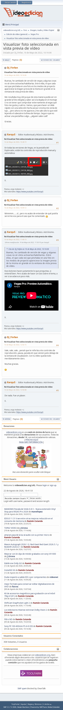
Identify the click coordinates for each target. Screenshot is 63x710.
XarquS (11, 134)
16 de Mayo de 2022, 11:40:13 (15, 239)
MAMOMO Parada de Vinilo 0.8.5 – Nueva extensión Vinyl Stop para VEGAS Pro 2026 (30, 510)
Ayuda (23, 704)
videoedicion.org (13, 432)
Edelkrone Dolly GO (13, 563)
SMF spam (22, 688)
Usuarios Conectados (13, 636)
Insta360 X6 (9, 570)
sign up (53, 485)
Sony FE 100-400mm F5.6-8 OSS (18, 626)
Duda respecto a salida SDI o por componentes (25, 577)
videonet (54, 577)
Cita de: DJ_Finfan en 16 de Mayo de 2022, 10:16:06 (28, 249)
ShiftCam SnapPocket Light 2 (17, 603)
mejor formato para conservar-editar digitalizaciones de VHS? (29, 585)
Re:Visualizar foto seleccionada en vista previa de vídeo (28, 139)
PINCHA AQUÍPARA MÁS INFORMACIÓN (31, 441)
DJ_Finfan (12, 67)
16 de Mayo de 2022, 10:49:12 (15, 208)
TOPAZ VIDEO (10, 528)
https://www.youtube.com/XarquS (29, 191)
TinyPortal (15, 704)
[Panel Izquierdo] (58, 30)
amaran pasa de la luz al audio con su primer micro (26, 535)
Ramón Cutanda (35, 521)
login (44, 485)
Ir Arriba (6, 419)
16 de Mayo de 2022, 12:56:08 (15, 390)
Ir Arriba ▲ (47, 704)
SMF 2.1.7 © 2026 (9, 707)
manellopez (37, 511)
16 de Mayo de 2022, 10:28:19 (15, 142)
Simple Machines (23, 707)
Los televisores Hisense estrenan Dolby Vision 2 (25, 610)
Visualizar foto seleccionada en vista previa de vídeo (27, 72)
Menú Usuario (10, 479)
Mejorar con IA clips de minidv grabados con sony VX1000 (30, 554)
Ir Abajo (6, 60)
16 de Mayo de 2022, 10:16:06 (15, 75)
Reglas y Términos (34, 704)
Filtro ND (8, 619)
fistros (15, 586)
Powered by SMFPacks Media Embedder (45, 707)
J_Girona (24, 528)
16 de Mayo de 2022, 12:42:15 (15, 345)
